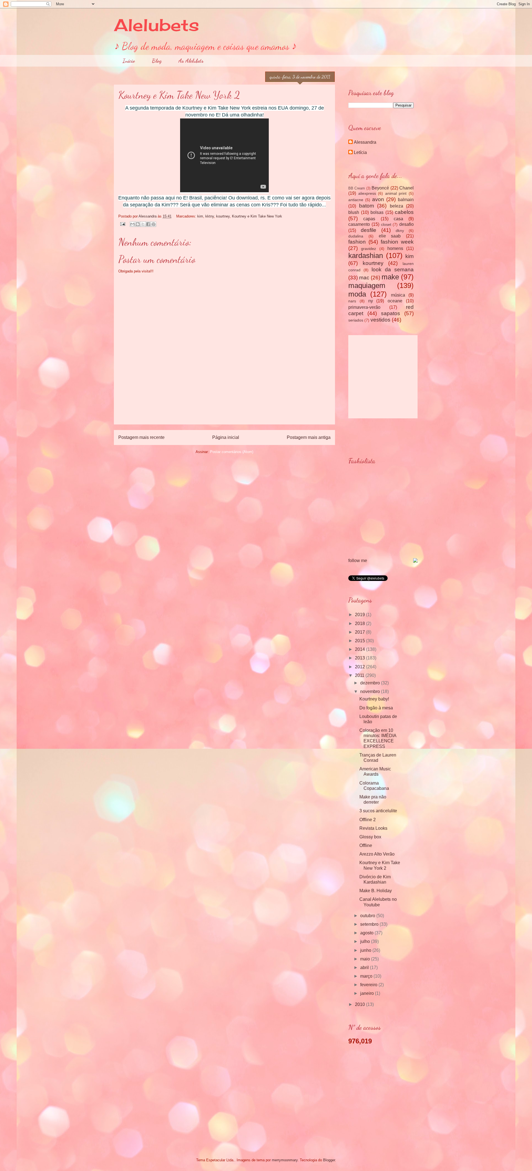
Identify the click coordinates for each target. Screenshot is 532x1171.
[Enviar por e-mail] (132, 224)
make (390, 277)
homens (395, 248)
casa (398, 218)
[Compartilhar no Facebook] (148, 224)
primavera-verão (364, 307)
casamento (359, 224)
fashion (357, 242)
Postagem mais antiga (309, 437)
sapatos (390, 313)
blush (353, 212)
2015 (360, 640)
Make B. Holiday (375, 890)
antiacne (355, 200)
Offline (365, 845)
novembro (370, 691)
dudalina (355, 236)
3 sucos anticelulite (378, 810)
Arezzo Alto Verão (377, 854)
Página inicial (225, 437)
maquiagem (366, 285)
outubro (368, 915)
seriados (355, 320)
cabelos (404, 212)
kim (200, 216)
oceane (395, 301)
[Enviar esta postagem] (122, 224)
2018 (360, 623)
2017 (360, 632)
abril (365, 967)
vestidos (380, 320)
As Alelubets (191, 60)
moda (357, 294)
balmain (406, 199)
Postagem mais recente (141, 437)
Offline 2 (367, 819)
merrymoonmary (285, 1160)
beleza (396, 206)
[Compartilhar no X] (143, 224)
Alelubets (156, 25)
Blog (157, 60)
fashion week (397, 242)
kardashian (365, 255)
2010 (360, 1004)
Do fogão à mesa (376, 707)
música (398, 295)
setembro (370, 924)
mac (364, 277)
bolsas (376, 212)
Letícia (360, 152)
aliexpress (367, 193)
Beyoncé (380, 188)
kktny (209, 216)
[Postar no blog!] (137, 224)
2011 (360, 675)
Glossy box (370, 836)
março (367, 976)
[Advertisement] (224, 411)
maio (365, 959)
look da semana (393, 269)
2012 (360, 666)
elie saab (390, 236)
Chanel (406, 188)
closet (386, 224)
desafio (406, 224)
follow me (357, 560)
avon (378, 199)
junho (366, 950)
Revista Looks (373, 828)
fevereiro (369, 984)
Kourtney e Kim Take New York (257, 216)
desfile (368, 230)
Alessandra (365, 142)
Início (128, 60)
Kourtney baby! (374, 699)
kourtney (223, 216)
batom (366, 206)
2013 (360, 658)
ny (370, 301)
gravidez (368, 248)
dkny (400, 230)
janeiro (367, 993)
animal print (396, 193)
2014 (360, 649)
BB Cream (356, 188)
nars (352, 301)
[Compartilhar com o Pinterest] (153, 224)
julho (365, 941)
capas (369, 218)
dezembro (370, 683)
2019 (360, 614)
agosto (367, 932)
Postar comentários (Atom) (231, 452)
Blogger (329, 1160)
